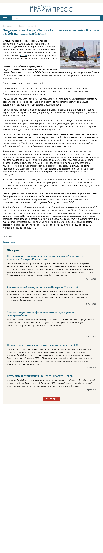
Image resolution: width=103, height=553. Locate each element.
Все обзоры (51, 398)
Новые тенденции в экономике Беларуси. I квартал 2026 (43, 345)
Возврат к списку (10, 242)
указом (23, 55)
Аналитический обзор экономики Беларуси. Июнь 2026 (43, 287)
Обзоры (13, 250)
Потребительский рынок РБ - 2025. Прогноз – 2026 (40, 376)
